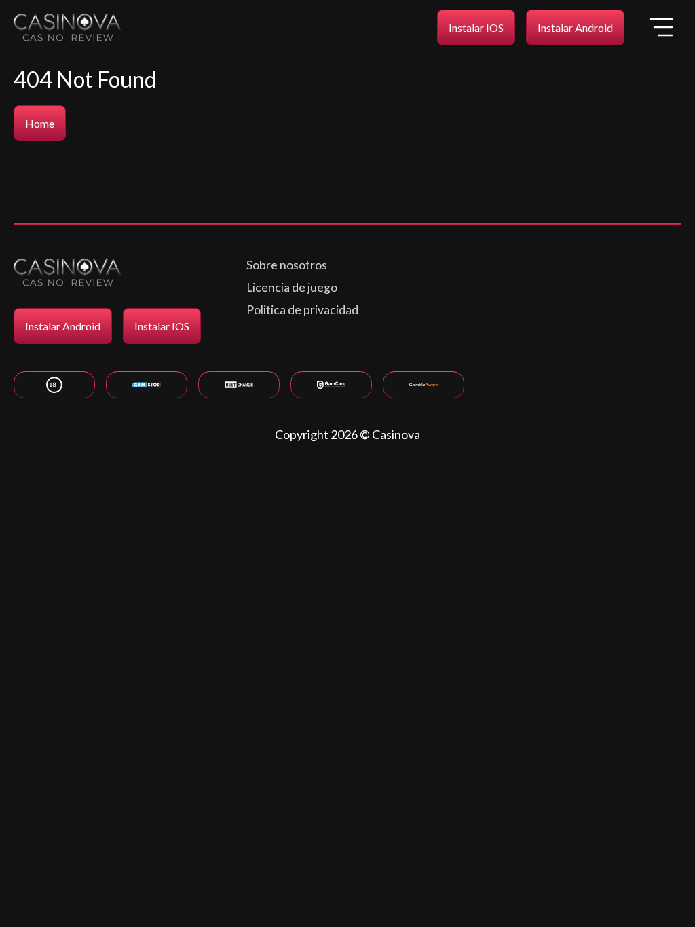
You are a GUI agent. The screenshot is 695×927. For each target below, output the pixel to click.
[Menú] (661, 27)
